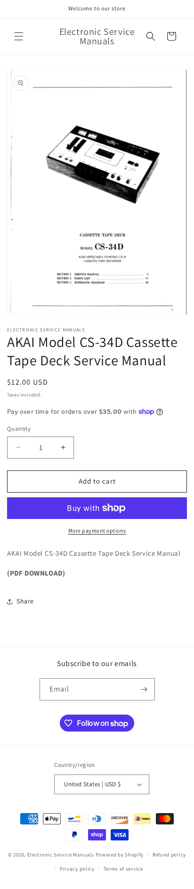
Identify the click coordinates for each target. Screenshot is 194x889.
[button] (18, 36)
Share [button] (25, 601)
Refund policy (169, 854)
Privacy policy (77, 868)
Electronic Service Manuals (60, 854)
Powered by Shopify (120, 854)
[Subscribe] (144, 689)
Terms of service (123, 868)
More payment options (97, 530)
